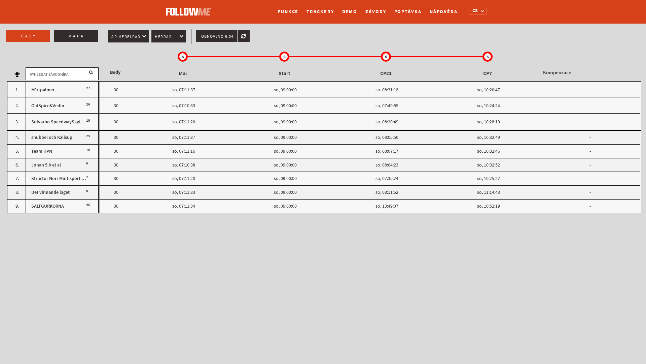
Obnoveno (217, 36)
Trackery (320, 11)
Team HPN (41, 151)
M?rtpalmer (43, 90)
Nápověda (444, 11)
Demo (350, 11)
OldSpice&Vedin (47, 105)
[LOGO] (190, 8)
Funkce (288, 11)
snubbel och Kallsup (51, 137)
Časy (29, 36)
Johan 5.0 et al (46, 165)
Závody (375, 11)
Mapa (76, 36)
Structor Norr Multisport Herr (60, 178)
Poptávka (408, 11)
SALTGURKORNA (47, 206)
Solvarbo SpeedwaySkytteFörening (67, 122)
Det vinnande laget (50, 192)
